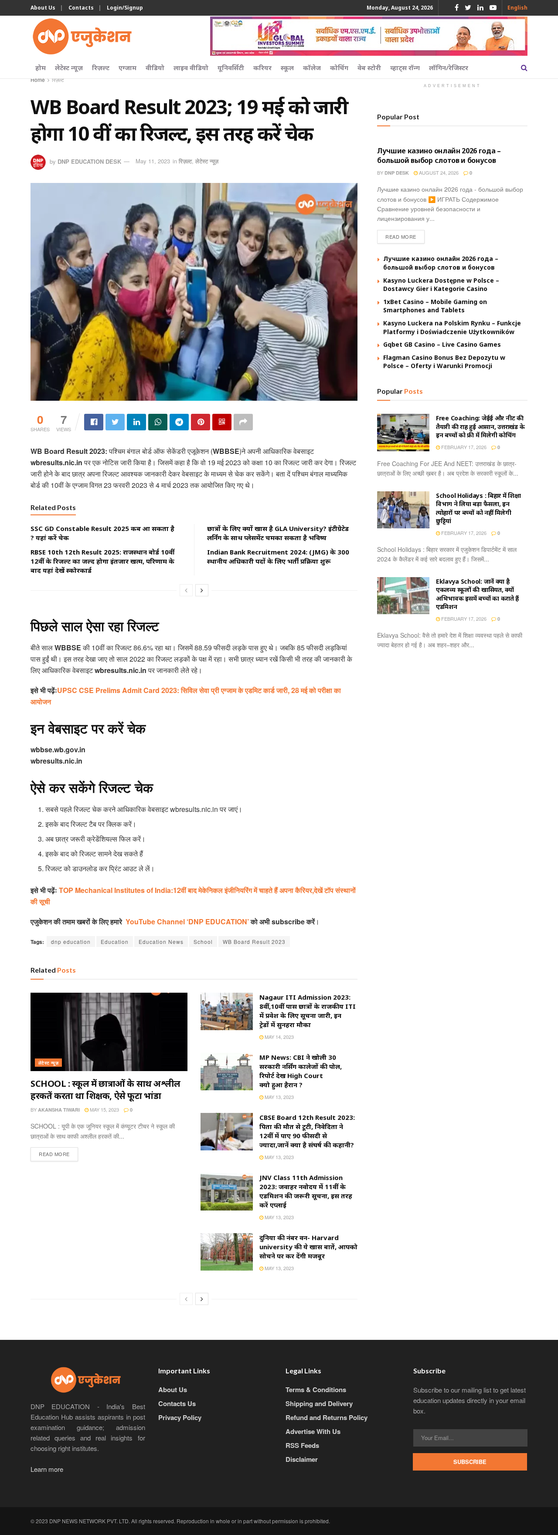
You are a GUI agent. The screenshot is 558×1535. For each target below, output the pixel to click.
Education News (161, 941)
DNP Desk (396, 172)
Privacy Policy (179, 1417)
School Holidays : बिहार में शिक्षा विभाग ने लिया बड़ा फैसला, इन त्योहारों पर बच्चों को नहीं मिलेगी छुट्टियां (478, 508)
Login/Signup (125, 7)
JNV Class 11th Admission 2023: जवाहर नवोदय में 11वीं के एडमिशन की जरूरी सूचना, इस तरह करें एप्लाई (305, 1191)
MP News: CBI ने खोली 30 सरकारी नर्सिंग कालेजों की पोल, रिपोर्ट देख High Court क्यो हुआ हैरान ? (300, 1071)
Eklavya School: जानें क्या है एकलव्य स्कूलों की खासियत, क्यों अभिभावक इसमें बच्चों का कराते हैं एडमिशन (477, 594)
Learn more (47, 1469)
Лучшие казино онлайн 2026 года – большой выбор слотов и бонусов (439, 155)
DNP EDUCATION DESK (89, 161)
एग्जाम (127, 67)
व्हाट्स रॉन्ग (405, 67)
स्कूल (287, 67)
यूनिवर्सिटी (231, 67)
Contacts (81, 7)
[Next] (201, 590)
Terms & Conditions (316, 1389)
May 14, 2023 (278, 1036)
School (203, 941)
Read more (54, 1153)
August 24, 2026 (438, 172)
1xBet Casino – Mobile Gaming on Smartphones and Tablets (435, 306)
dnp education (71, 941)
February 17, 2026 (463, 446)
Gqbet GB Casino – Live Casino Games (442, 344)
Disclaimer (302, 1459)
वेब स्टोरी (369, 67)
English (517, 7)
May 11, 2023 (153, 161)
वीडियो (155, 67)
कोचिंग (339, 67)
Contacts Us (177, 1403)
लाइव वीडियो (191, 67)
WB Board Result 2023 (254, 941)
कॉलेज (312, 67)
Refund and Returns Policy (326, 1417)
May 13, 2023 (278, 1096)
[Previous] (186, 590)
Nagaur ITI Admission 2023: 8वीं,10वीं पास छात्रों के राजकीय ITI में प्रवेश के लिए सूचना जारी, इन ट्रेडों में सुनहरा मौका (307, 1011)
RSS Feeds (302, 1445)
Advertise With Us (313, 1431)
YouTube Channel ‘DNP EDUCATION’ (188, 921)
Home (38, 79)
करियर (262, 67)
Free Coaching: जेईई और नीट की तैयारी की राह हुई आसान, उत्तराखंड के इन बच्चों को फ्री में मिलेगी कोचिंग (480, 426)
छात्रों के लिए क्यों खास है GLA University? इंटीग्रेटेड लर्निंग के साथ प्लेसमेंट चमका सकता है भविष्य (278, 533)
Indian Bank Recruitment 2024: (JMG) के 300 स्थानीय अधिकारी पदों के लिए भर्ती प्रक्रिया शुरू (278, 556)
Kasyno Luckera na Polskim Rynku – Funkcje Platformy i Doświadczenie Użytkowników (452, 327)
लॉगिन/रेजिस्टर (448, 67)
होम (40, 67)
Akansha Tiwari (59, 1109)
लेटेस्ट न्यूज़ (69, 67)
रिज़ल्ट (100, 67)
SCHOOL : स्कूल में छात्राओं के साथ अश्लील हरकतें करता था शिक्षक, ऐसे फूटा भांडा (105, 1090)
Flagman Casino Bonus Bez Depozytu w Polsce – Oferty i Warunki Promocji (444, 361)
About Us (43, 7)
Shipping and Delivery (319, 1403)
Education (115, 941)
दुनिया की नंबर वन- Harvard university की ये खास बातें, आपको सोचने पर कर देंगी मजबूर (308, 1246)
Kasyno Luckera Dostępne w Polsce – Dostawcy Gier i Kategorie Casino (441, 284)
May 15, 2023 (103, 1109)
